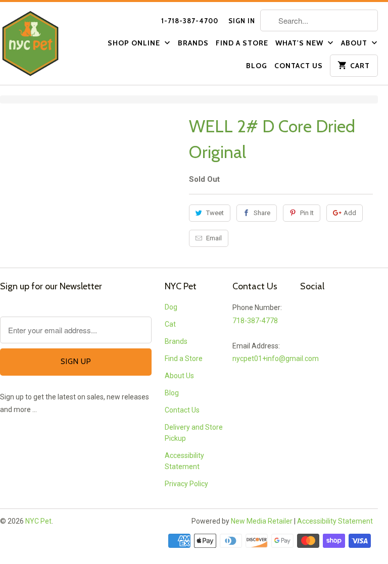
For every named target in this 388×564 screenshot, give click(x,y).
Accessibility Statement (335, 521)
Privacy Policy (186, 484)
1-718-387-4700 (189, 21)
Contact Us (298, 65)
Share (262, 213)
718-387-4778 (255, 321)
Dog (171, 307)
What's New (300, 42)
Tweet (215, 213)
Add (350, 213)
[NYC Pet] (43, 43)
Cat (170, 324)
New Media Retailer (262, 521)
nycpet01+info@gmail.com (275, 358)
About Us (179, 376)
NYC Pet (38, 521)
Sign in (241, 21)
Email (214, 238)
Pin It (307, 213)
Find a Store (242, 42)
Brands (193, 42)
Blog (256, 65)
